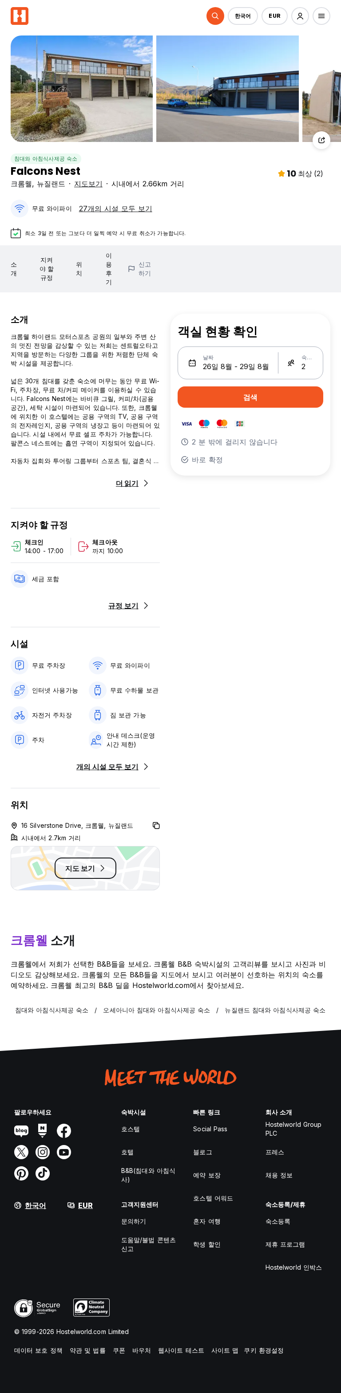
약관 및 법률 (88, 1350)
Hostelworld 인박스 (294, 1267)
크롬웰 (21, 183)
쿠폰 (119, 1350)
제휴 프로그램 (285, 1244)
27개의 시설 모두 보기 (115, 208)
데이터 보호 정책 (38, 1350)
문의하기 (133, 1221)
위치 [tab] (79, 268)
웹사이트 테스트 (181, 1350)
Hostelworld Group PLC (294, 1129)
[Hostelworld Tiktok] (43, 1173)
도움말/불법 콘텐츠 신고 (148, 1244)
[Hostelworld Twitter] (21, 1152)
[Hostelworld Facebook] (64, 1131)
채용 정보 (279, 1175)
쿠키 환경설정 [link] (264, 1350)
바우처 (141, 1350)
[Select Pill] (215, 16)
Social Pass (210, 1129)
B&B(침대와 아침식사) (148, 1175)
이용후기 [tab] (109, 269)
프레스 (275, 1152)
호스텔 (130, 1129)
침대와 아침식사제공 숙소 (46, 158)
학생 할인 (207, 1244)
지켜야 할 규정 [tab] (47, 268)
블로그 (202, 1152)
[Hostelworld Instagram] (43, 1152)
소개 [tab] (14, 268)
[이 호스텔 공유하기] (321, 140)
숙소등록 (278, 1221)
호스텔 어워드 (213, 1198)
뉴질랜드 (51, 183)
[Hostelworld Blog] (21, 1131)
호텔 (127, 1152)
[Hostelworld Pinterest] (21, 1173)
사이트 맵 (225, 1350)
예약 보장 (207, 1175)
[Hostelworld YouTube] (64, 1152)
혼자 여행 (207, 1221)
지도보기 (88, 183)
